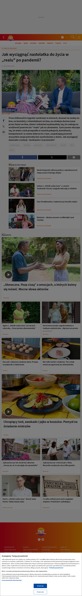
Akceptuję (40, 586)
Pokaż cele (40, 592)
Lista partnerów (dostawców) (12, 580)
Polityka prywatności (56, 568)
